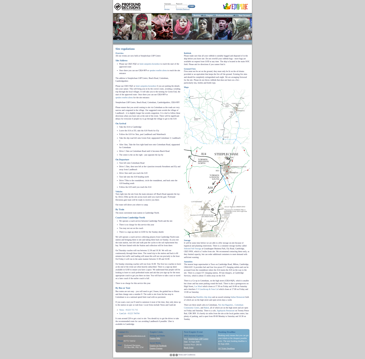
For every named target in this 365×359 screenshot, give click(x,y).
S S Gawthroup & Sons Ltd (207, 289)
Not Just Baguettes (225, 305)
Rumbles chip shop (204, 297)
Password (179, 4)
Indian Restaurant (238, 297)
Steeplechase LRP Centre (198, 339)
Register (167, 9)
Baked (206, 308)
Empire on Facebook (158, 346)
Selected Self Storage (192, 248)
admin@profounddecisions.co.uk (134, 336)
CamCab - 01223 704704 (129, 313)
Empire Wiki (155, 338)
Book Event (188, 348)
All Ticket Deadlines (226, 348)
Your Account (244, 15)
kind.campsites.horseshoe (150, 64)
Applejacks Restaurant (226, 310)
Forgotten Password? (183, 9)
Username (167, 4)
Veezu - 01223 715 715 (128, 310)
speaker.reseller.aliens (158, 70)
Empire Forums (156, 348)
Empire (209, 15)
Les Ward (198, 286)
